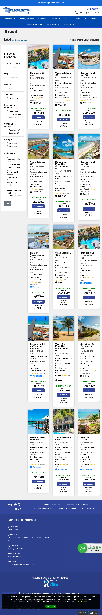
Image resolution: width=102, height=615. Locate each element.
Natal (11, 88)
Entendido (51, 606)
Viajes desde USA (34, 24)
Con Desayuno (15, 114)
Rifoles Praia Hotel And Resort (14, 191)
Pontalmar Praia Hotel (13, 184)
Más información (84, 601)
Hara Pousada (14, 164)
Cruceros (42, 19)
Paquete (14, 67)
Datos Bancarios (87, 508)
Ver (38, 117)
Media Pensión (15, 117)
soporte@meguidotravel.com (52, 3)
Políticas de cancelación (44, 508)
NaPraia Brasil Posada (12, 173)
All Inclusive (13, 111)
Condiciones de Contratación (77, 504)
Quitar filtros (8, 203)
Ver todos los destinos (21, 40)
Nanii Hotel (13, 177)
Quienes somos (52, 24)
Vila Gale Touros (15, 196)
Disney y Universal (26, 19)
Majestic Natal (14, 167)
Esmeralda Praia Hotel (13, 160)
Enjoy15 (67, 19)
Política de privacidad (67, 508)
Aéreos (13, 98)
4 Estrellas (13, 143)
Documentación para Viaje (50, 504)
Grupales (93, 19)
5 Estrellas (13, 146)
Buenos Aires (14, 78)
